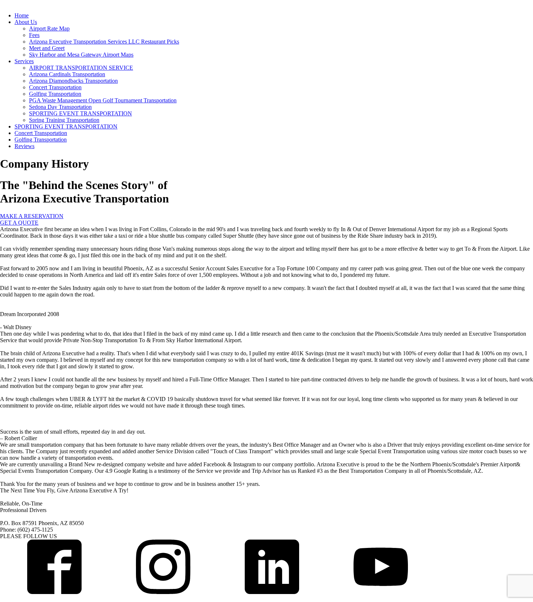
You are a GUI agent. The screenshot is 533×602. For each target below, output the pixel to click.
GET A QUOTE (19, 223)
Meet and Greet (47, 48)
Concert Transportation (55, 87)
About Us (26, 22)
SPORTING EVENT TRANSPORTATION (80, 113)
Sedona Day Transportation (60, 107)
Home (22, 15)
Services (24, 61)
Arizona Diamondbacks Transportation (73, 81)
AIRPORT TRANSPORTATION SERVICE (81, 68)
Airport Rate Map (49, 28)
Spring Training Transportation (64, 120)
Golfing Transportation (55, 94)
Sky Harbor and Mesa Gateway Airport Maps (81, 55)
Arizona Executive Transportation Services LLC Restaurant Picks (104, 41)
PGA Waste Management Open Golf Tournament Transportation (103, 100)
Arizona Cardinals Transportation (67, 74)
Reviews (24, 146)
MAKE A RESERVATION (31, 216)
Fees (34, 35)
